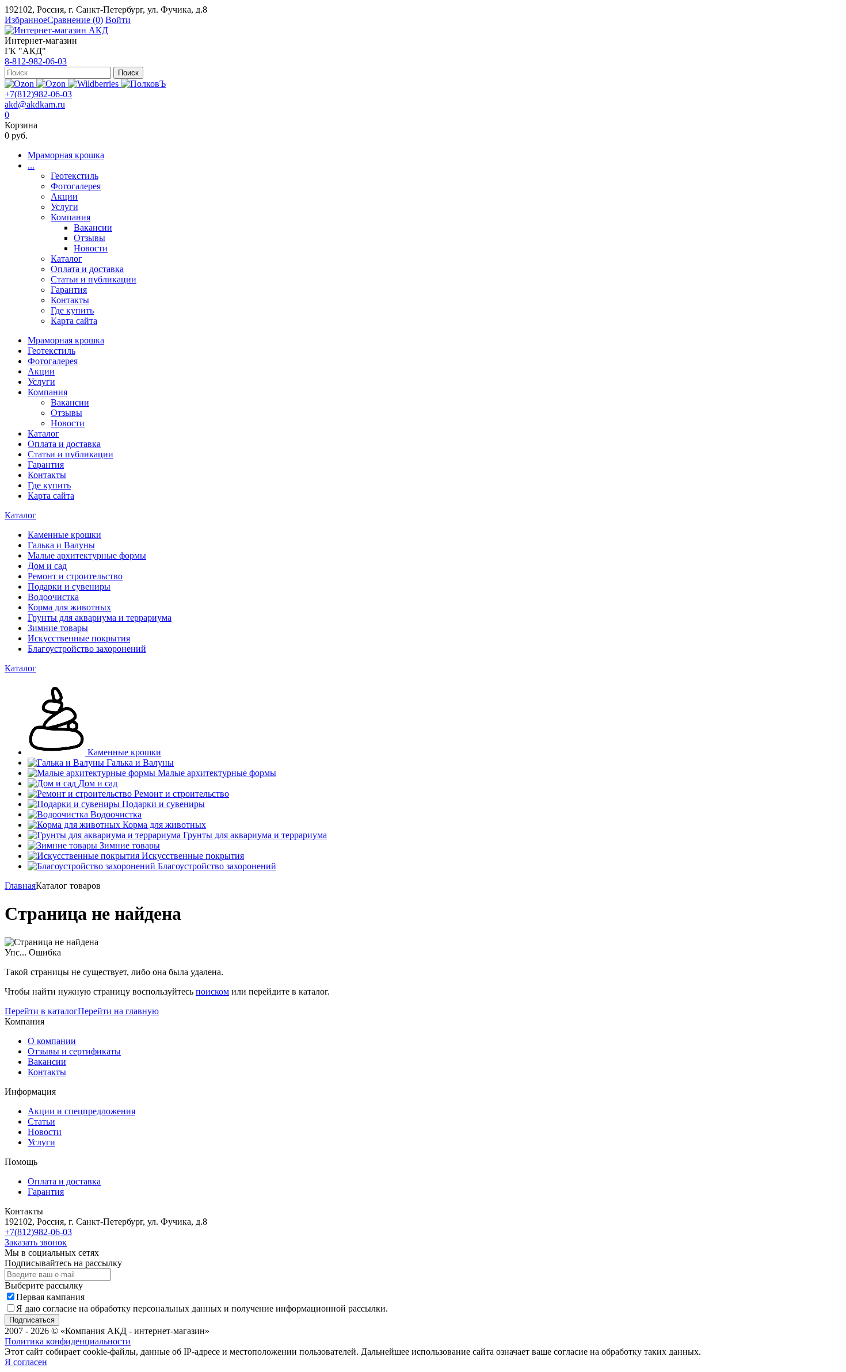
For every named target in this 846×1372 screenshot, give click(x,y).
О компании (52, 1041)
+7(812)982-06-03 (38, 94)
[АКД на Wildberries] (94, 84)
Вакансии (93, 227)
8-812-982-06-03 (36, 61)
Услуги (64, 207)
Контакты (70, 300)
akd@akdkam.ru (35, 104)
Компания (70, 217)
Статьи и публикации (93, 279)
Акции (64, 196)
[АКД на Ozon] (52, 84)
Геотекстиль (74, 176)
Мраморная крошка (66, 155)
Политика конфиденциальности (68, 1341)
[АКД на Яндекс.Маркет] (20, 84)
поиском (212, 991)
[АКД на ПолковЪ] (143, 84)
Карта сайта (74, 321)
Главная (20, 886)
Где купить (72, 310)
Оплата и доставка (87, 269)
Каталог (66, 258)
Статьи (41, 1121)
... (31, 165)
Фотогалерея (76, 186)
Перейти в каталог (41, 1011)
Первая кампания (50, 1297)
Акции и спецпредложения (81, 1111)
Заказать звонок (36, 1242)
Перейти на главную (118, 1011)
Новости (91, 248)
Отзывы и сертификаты (74, 1051)
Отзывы (89, 238)
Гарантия (69, 290)
